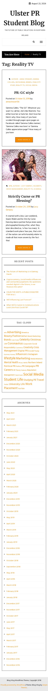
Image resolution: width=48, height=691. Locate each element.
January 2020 (12, 493)
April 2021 (11, 419)
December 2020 (13, 444)
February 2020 (13, 487)
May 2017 (10, 628)
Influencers (22, 354)
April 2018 (11, 579)
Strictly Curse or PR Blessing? (24, 198)
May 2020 (11, 468)
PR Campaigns (28, 366)
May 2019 (11, 517)
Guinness (7, 354)
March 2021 (11, 425)
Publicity (24, 370)
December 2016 (13, 659)
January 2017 (12, 653)
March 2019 (11, 530)
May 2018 (11, 573)
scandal (37, 189)
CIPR (5, 344)
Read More (23, 140)
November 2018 (13, 554)
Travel (40, 380)
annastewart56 (12, 102)
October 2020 (12, 456)
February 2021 (12, 431)
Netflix (25, 362)
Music (21, 362)
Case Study (15, 340)
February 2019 (12, 536)
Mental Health (11, 362)
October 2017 (12, 616)
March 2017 (11, 640)
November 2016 (13, 665)
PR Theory (17, 370)
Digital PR (23, 351)
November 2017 (13, 610)
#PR (5, 333)
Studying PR (30, 380)
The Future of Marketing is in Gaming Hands (22, 273)
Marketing (23, 358)
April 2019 (11, 524)
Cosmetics (19, 347)
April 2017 (11, 634)
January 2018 (12, 597)
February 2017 (12, 647)
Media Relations (36, 358)
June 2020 (11, 462)
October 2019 (12, 511)
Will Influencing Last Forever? (19, 299)
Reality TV (20, 85)
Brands (7, 340)
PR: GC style (24, 93)
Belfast (24, 336)
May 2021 (10, 413)
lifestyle (9, 358)
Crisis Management (14, 189)
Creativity (28, 347)
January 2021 (12, 437)
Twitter (6, 384)
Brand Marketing (34, 336)
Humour (12, 354)
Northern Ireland (35, 362)
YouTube (21, 388)
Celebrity (24, 340)
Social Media (31, 85)
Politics (18, 366)
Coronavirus (15, 343)
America (25, 332)
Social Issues (19, 375)
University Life (17, 384)
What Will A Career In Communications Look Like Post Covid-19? (23, 306)
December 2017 (13, 603)
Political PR (9, 366)
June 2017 (10, 622)
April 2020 (11, 474)
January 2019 (12, 542)
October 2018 (12, 560)
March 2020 (11, 480)
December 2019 (13, 499)
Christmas (35, 340)
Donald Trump (33, 351)
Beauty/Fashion (12, 336)
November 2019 (13, 505)
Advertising (14, 332)
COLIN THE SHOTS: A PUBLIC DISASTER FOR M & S (22, 293)
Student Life (13, 380)
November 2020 (13, 450)
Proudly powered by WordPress (13, 685)
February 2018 (12, 591)
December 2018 (13, 548)
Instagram (33, 354)
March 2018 (11, 585)
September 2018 (13, 567)
